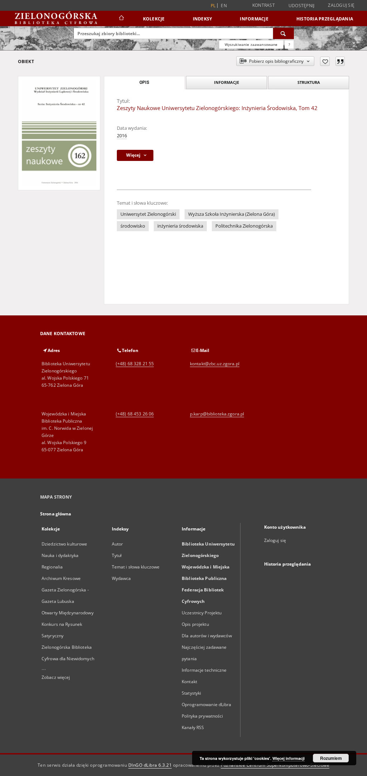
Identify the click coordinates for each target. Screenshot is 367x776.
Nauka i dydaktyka (60, 555)
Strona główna (55, 514)
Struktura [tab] (308, 82)
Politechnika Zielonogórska (244, 226)
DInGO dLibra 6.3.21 (150, 765)
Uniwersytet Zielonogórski (148, 214)
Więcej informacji (288, 758)
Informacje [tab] (226, 82)
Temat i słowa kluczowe (136, 567)
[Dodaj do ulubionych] (325, 61)
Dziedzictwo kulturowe (64, 544)
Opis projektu (195, 624)
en (224, 5)
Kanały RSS (193, 727)
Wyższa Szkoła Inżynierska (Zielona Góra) (231, 214)
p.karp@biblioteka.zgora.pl (217, 414)
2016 (122, 136)
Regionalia (52, 567)
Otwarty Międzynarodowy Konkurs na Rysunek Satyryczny (68, 624)
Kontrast (263, 5)
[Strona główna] (121, 19)
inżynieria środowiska (180, 226)
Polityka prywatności (202, 716)
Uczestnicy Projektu (201, 613)
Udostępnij (302, 6)
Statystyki (191, 693)
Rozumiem (331, 758)
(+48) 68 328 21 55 (135, 364)
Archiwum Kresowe (61, 578)
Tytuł (117, 555)
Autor (117, 544)
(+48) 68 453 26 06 (135, 414)
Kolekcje (154, 19)
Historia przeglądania (324, 19)
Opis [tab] (144, 82)
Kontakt (189, 682)
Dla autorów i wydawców (207, 636)
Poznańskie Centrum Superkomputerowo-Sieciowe (275, 765)
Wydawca (121, 578)
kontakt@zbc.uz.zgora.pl (214, 364)
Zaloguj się (341, 5)
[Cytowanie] (340, 61)
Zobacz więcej (56, 677)
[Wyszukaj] (283, 33)
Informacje (254, 19)
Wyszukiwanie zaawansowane (251, 44)
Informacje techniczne (204, 670)
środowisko (132, 226)
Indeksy (202, 19)
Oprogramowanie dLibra (207, 704)
